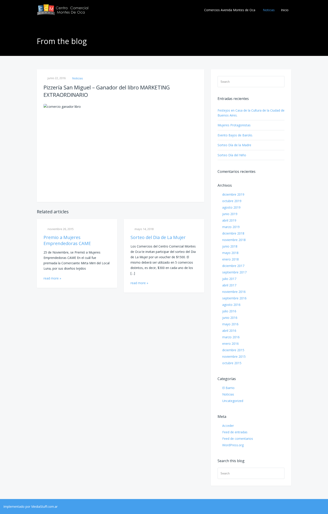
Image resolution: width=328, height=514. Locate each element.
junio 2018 (229, 246)
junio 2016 (229, 317)
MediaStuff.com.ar (44, 506)
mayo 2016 (230, 324)
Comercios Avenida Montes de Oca (229, 10)
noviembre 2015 (234, 356)
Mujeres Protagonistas (234, 125)
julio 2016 (229, 311)
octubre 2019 (231, 201)
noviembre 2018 (234, 240)
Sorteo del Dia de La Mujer (158, 237)
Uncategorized (232, 401)
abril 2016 (229, 330)
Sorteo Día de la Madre (234, 145)
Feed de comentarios (237, 438)
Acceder (228, 425)
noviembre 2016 (234, 292)
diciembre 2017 (233, 266)
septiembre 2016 (234, 298)
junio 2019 (229, 214)
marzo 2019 (231, 227)
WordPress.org (233, 445)
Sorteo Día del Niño (232, 155)
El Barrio (228, 388)
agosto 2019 (231, 207)
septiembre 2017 (234, 272)
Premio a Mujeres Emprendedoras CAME (67, 240)
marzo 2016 (231, 337)
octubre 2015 (231, 363)
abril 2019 (229, 220)
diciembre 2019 (233, 194)
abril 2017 (229, 285)
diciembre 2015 (233, 350)
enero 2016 (230, 343)
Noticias (269, 10)
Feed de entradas (234, 432)
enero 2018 (230, 259)
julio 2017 (229, 279)
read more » (52, 278)
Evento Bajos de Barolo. (235, 135)
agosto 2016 (231, 304)
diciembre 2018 (233, 233)
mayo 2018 (230, 253)
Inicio (285, 10)
